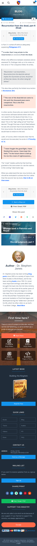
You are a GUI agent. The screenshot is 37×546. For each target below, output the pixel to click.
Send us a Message (18, 457)
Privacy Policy (15, 542)
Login (18, 543)
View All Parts (19, 38)
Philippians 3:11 (15, 47)
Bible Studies (8, 19)
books (14, 281)
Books (5, 420)
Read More (21, 305)
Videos (5, 431)
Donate (18, 525)
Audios (23, 426)
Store (4, 437)
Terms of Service (28, 542)
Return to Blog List (19, 14)
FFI (22, 431)
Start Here (19, 336)
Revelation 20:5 (9, 91)
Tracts (5, 426)
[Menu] (3, 3)
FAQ (22, 437)
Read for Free (18, 404)
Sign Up (18, 481)
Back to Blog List (19, 202)
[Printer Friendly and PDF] (34, 19)
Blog (22, 420)
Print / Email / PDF (19, 206)
